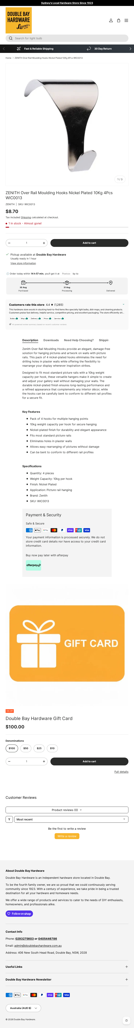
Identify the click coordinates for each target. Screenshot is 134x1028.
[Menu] (126, 20)
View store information (23, 263)
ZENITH (10, 204)
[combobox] (67, 38)
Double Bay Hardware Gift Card (39, 718)
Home (8, 58)
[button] (118, 20)
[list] (67, 645)
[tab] (30, 340)
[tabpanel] (67, 425)
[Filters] (9, 819)
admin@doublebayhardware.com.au (38, 945)
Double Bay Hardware (24, 1019)
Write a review (67, 836)
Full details (121, 771)
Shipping (26, 217)
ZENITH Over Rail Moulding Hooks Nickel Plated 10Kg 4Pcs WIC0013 (49, 58)
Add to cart (89, 242)
